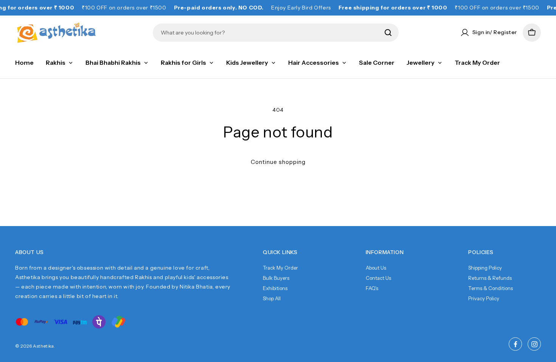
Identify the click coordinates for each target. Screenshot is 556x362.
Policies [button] (480, 252)
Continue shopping (278, 161)
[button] (532, 32)
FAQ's (372, 288)
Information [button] (385, 252)
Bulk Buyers (276, 278)
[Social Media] (515, 344)
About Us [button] (29, 252)
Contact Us (378, 278)
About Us (376, 268)
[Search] (388, 32)
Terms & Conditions (490, 288)
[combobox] (270, 32)
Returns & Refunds (490, 278)
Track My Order (280, 268)
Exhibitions (275, 288)
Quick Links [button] (280, 252)
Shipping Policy (485, 268)
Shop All (272, 298)
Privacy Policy (483, 298)
